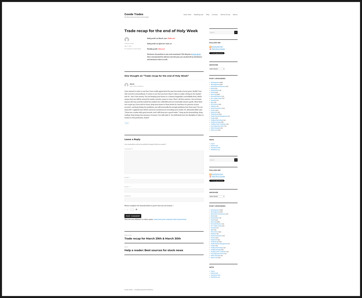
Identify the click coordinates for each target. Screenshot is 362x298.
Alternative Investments (218, 86)
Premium (213, 100)
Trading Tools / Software (218, 124)
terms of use (196, 54)
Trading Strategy (216, 122)
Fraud (212, 92)
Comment (128, 149)
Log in (213, 144)
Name (127, 177)
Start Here (187, 14)
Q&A (212, 102)
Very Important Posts (217, 126)
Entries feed (214, 145)
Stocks (213, 110)
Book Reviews (215, 90)
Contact (215, 14)
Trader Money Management (219, 116)
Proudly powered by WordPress (143, 290)
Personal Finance (216, 96)
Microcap (213, 94)
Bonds (213, 88)
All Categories (128, 48)
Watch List (214, 130)
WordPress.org (215, 149)
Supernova (214, 112)
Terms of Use (225, 14)
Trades (213, 118)
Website (127, 196)
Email (127, 187)
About (235, 14)
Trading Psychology (217, 120)
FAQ (207, 14)
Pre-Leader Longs (216, 98)
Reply (127, 123)
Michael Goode (129, 43)
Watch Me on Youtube (218, 49)
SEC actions (214, 104)
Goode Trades (133, 14)
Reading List (198, 14)
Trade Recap (137, 48)
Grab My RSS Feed (217, 47)
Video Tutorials (215, 128)
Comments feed (215, 147)
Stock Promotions (216, 108)
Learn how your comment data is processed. (170, 219)
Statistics (213, 106)
